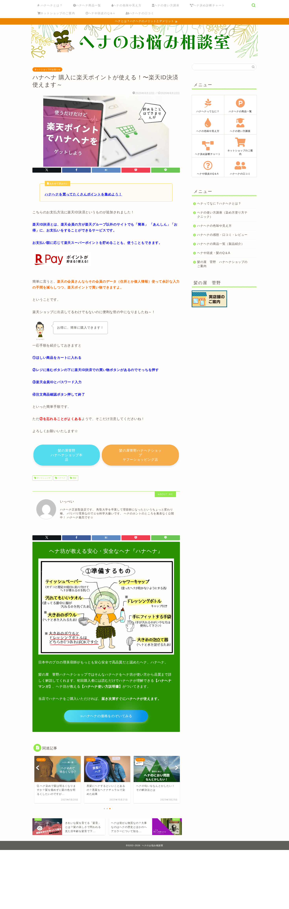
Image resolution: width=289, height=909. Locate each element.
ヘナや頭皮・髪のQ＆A (213, 252)
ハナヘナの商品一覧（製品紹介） (220, 243)
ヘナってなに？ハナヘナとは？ (219, 203)
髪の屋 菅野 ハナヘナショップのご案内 (222, 264)
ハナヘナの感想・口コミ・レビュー (222, 234)
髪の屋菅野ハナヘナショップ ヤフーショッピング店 (140, 455)
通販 (74, 478)
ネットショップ (43, 478)
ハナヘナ (61, 478)
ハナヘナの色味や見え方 (214, 225)
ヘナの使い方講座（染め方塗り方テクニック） (222, 214)
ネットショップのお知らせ (47, 69)
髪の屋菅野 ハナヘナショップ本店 (67, 455)
